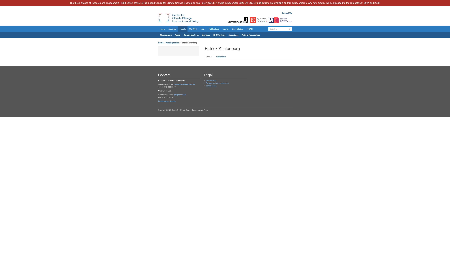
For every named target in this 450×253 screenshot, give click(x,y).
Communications (191, 34)
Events (226, 29)
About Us (172, 29)
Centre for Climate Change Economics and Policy (185, 18)
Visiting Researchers (251, 34)
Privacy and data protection (217, 83)
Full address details (167, 101)
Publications (214, 29)
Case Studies (237, 29)
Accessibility (211, 80)
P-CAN (250, 29)
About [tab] (209, 56)
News (203, 29)
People (183, 29)
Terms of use (211, 85)
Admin (177, 34)
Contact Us (287, 13)
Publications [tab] (221, 56)
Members (206, 34)
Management (166, 34)
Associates (233, 34)
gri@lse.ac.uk (180, 94)
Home (162, 29)
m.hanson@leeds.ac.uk (184, 84)
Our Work (193, 29)
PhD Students (219, 34)
